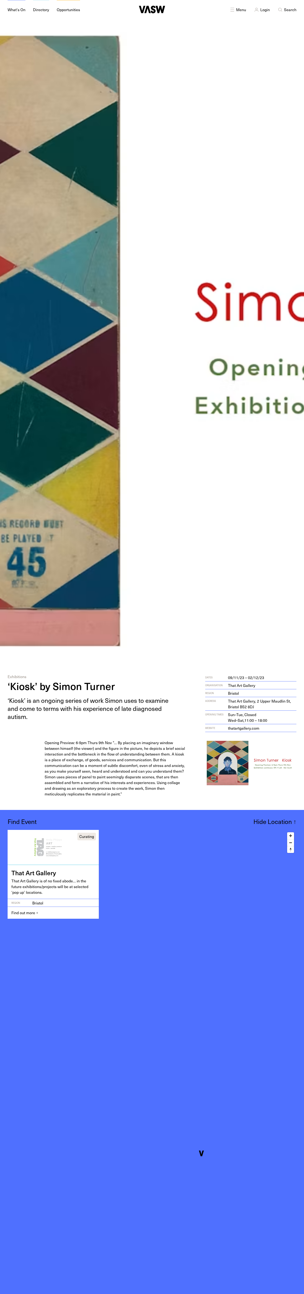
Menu (241, 9)
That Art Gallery (241, 685)
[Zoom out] (290, 842)
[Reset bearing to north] (290, 849)
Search (290, 9)
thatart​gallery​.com (243, 728)
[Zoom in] (290, 835)
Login (265, 9)
